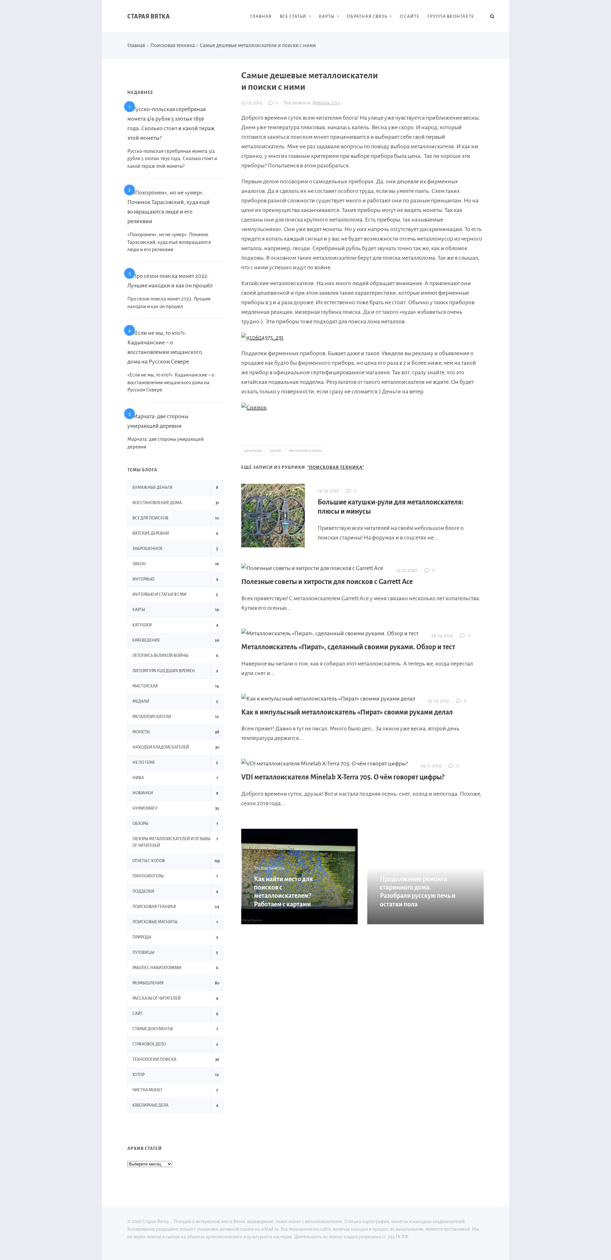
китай (275, 450)
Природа (141, 937)
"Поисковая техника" (335, 467)
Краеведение (146, 640)
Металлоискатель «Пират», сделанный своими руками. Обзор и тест (348, 647)
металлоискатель (305, 450)
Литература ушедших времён (163, 671)
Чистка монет (147, 1090)
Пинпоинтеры (148, 876)
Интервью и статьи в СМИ (159, 594)
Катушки (142, 625)
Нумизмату (145, 808)
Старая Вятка (148, 16)
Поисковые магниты (155, 922)
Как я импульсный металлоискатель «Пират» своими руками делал (347, 712)
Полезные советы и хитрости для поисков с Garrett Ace (327, 582)
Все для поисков (150, 518)
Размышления (148, 983)
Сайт (137, 1013)
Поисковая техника (154, 907)
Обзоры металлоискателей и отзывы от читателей (171, 842)
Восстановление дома (157, 503)
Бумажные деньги (152, 487)
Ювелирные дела (150, 1105)
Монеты (141, 732)
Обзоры (140, 823)
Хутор (138, 1075)
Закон (139, 564)
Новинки (142, 793)
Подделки (143, 891)
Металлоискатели (151, 716)
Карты (138, 610)
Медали (140, 701)
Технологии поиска (154, 1059)
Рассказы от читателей (156, 998)
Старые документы (152, 1029)
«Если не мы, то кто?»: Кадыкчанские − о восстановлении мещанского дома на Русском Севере (170, 382)
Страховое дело (149, 1044)
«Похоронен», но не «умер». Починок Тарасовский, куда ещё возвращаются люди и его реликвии (169, 242)
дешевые (253, 450)
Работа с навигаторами (156, 968)
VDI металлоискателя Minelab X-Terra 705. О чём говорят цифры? (342, 777)
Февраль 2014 (326, 102)
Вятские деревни (150, 533)
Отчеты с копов (148, 861)
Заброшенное (147, 548)
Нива (138, 778)
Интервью (143, 579)
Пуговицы (143, 952)
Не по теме (143, 762)
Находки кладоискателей (160, 747)
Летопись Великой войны (160, 655)
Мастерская (145, 686)
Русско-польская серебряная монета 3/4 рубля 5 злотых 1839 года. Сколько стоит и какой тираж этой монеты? (172, 158)
